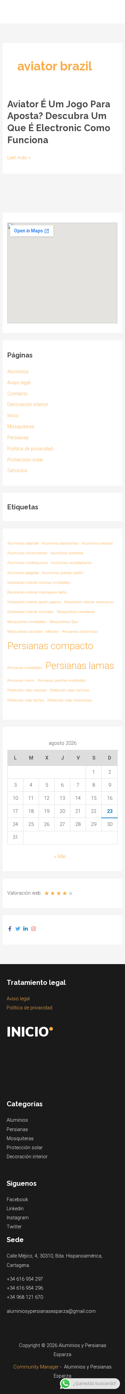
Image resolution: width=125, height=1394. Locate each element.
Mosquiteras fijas (64, 622)
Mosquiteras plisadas (25, 631)
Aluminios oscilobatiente (71, 563)
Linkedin (15, 1209)
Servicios (17, 470)
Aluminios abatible (23, 543)
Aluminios (18, 372)
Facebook (17, 1199)
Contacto (17, 394)
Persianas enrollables (24, 668)
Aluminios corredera (66, 553)
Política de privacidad (30, 449)
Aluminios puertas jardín (63, 573)
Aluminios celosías (97, 543)
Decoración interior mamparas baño (36, 592)
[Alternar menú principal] (111, 12)
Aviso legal (18, 383)
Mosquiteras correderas (76, 612)
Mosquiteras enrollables (27, 622)
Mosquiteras (20, 427)
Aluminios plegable (23, 573)
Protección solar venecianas (69, 700)
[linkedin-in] (26, 928)
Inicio (13, 415)
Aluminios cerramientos (27, 553)
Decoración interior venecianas (89, 602)
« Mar (60, 856)
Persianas (18, 438)
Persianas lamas (79, 665)
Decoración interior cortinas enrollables (39, 582)
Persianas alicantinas (80, 631)
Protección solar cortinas (69, 690)
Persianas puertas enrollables (62, 680)
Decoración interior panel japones (34, 602)
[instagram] (34, 928)
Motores (52, 631)
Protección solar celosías (27, 690)
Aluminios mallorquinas (27, 563)
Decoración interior (27, 404)
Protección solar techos (25, 700)
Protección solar (25, 460)
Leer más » (19, 157)
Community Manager (36, 1367)
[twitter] (18, 928)
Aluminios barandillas (60, 543)
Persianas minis (21, 680)
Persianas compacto (50, 646)
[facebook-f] (10, 928)
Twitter (14, 1227)
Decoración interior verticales (30, 612)
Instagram (18, 1218)
